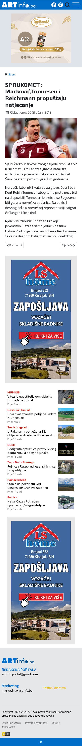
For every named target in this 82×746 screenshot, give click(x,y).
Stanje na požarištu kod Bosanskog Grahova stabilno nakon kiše (27, 485)
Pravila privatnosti (36, 722)
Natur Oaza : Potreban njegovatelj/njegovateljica (26, 503)
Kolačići (56, 722)
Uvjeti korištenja (11, 722)
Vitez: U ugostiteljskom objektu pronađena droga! (29, 398)
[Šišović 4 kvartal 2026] (41, 38)
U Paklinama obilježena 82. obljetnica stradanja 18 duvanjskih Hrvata (31, 433)
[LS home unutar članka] (41, 319)
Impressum (8, 726)
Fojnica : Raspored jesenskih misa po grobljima (31, 468)
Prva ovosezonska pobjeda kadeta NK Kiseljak (31, 415)
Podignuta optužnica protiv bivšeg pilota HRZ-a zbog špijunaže (31, 450)
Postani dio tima (54, 688)
